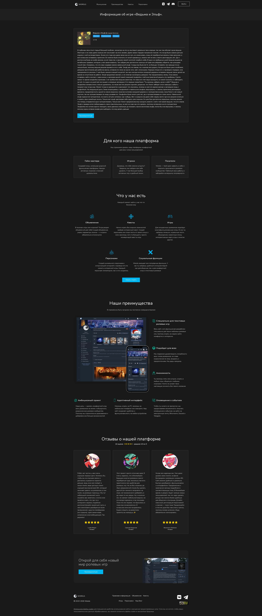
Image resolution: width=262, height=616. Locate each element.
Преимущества (117, 4)
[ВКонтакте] (163, 4)
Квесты (130, 4)
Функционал (101, 4)
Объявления (136, 596)
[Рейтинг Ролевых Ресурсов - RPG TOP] (183, 604)
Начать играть (131, 280)
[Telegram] (185, 597)
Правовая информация (121, 596)
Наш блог (138, 601)
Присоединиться (85, 116)
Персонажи (142, 4)
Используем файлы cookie (84, 609)
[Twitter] (168, 4)
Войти (183, 4)
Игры (121, 601)
